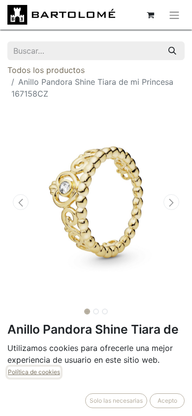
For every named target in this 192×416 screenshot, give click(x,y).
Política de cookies (34, 372)
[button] (20, 202)
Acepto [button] (167, 400)
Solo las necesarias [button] (116, 400)
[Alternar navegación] (174, 15)
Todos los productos (46, 70)
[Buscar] (172, 50)
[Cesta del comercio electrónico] (150, 15)
